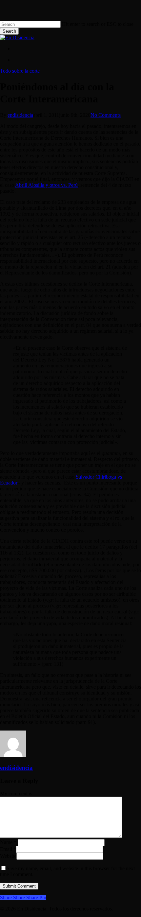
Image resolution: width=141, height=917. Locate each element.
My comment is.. (17, 793)
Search (9, 31)
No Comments (106, 115)
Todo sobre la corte (20, 71)
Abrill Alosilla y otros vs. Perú (46, 185)
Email (8, 849)
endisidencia (20, 115)
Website (8, 856)
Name (8, 842)
